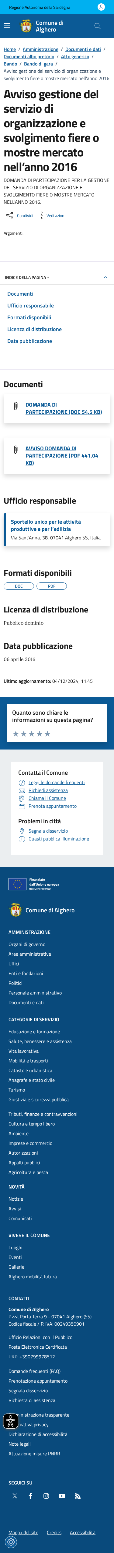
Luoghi (15, 1247)
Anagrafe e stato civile (32, 1080)
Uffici (14, 963)
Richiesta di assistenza (32, 1400)
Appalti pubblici (24, 1162)
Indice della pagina (25, 277)
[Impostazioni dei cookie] (11, 1542)
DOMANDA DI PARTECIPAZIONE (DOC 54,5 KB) (64, 408)
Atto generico (75, 56)
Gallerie (16, 1266)
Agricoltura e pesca (28, 1172)
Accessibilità (82, 1532)
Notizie (16, 1198)
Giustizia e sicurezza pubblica (39, 1099)
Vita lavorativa (24, 1051)
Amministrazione (40, 49)
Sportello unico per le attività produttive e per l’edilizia (46, 525)
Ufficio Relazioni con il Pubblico (40, 1337)
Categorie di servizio (34, 1019)
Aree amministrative (30, 954)
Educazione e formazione (34, 1031)
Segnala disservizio (28, 1390)
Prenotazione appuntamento (38, 1380)
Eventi (15, 1257)
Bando (10, 63)
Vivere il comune (29, 1235)
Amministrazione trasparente (39, 1414)
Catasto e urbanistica (30, 1070)
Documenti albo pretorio (29, 56)
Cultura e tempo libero (32, 1123)
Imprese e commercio (30, 1143)
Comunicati (20, 1218)
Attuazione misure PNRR (34, 1453)
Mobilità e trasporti (28, 1060)
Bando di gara (38, 63)
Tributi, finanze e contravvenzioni (43, 1114)
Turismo (17, 1089)
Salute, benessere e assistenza (40, 1041)
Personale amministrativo (35, 992)
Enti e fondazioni (26, 973)
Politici (15, 983)
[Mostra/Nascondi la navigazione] (7, 25)
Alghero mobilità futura (33, 1276)
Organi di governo (27, 944)
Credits (54, 1532)
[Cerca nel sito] (97, 26)
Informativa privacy (29, 1424)
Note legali (20, 1443)
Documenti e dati (83, 49)
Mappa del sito (23, 1532)
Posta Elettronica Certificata (38, 1346)
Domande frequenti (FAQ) (34, 1371)
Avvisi (15, 1208)
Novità (17, 1186)
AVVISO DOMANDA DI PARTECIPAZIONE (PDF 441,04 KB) (62, 456)
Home (10, 49)
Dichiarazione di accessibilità (38, 1434)
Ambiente (19, 1133)
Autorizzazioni (23, 1152)
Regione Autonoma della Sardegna (39, 7)
